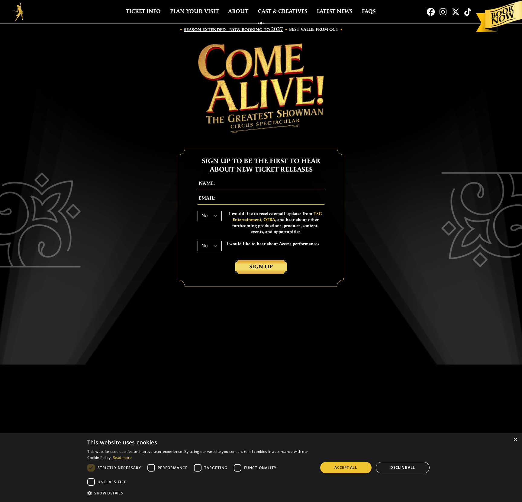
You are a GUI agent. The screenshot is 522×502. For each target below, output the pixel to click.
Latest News (335, 11)
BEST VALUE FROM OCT (313, 29)
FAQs (369, 11)
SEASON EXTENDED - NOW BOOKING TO (233, 29)
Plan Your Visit (194, 11)
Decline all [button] (402, 467)
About (238, 11)
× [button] (515, 439)
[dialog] (261, 467)
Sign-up (261, 266)
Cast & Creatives (283, 11)
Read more (122, 457)
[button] (199, 493)
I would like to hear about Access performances (273, 244)
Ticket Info (143, 11)
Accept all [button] (345, 467)
